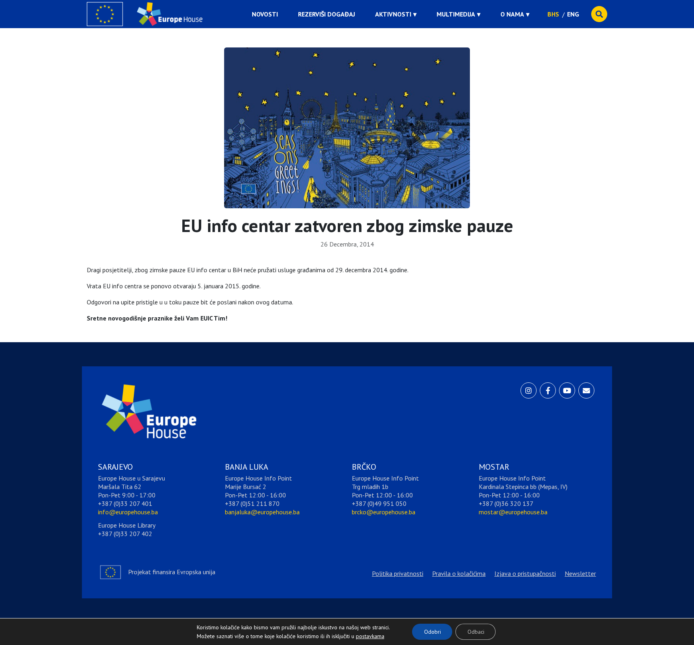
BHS (553, 14)
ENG (573, 14)
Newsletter (580, 573)
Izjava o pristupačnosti (525, 573)
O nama (512, 14)
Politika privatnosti (397, 573)
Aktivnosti (393, 14)
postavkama (364, 634)
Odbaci (475, 631)
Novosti (265, 14)
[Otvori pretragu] (599, 14)
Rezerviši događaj (326, 14)
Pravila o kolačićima (459, 573)
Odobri (432, 631)
